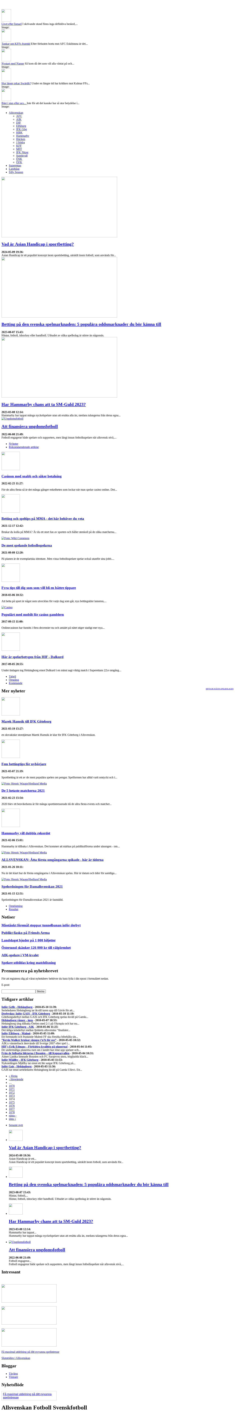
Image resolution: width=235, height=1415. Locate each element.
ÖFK (19, 162)
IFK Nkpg (22, 152)
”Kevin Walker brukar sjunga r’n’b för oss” (28, 1040)
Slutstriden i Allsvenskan (15, 1358)
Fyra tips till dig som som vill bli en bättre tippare (38, 588)
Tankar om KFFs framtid (15, 43)
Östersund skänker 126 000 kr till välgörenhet (36, 948)
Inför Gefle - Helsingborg (16, 1007)
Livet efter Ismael (11, 23)
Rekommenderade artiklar (24, 447)
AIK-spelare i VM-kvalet (20, 955)
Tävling (13, 1373)
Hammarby (22, 135)
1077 (12, 1109)
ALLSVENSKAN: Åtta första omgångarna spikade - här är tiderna (52, 860)
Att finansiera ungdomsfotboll (29, 426)
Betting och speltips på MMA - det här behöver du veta (42, 519)
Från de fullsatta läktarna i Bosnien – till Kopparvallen (35, 1053)
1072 (12, 1092)
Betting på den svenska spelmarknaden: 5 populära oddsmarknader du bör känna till (81, 324)
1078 (12, 1112)
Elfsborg (21, 125)
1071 (12, 1089)
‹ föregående (16, 1079)
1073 (12, 1095)
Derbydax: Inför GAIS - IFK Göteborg (25, 1013)
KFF (19, 145)
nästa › (12, 1115)
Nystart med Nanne (12, 63)
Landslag (14, 168)
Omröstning (16, 906)
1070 (12, 1085)
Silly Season (16, 172)
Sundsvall (22, 155)
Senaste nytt (16, 1125)
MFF (19, 149)
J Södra (20, 142)
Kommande (15, 683)
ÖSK (19, 158)
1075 (12, 1102)
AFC (19, 116)
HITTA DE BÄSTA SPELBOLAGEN (220, 689)
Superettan (15, 165)
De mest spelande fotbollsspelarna (26, 545)
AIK (18, 119)
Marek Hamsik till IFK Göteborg (26, 721)
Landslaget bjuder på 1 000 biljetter (28, 940)
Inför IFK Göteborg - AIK (17, 1026)
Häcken (20, 139)
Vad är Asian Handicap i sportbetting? (37, 244)
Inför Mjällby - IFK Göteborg (19, 1059)
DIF (18, 122)
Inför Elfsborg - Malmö (15, 1033)
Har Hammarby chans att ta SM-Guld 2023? (43, 404)
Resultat (13, 909)
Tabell (12, 676)
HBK (19, 132)
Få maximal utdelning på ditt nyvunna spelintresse (30, 1351)
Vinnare (13, 1377)
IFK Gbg (21, 129)
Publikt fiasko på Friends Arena (25, 933)
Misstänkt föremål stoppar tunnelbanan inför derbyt (41, 925)
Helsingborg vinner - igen (17, 1020)
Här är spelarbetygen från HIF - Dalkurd (32, 657)
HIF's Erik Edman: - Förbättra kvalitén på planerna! (34, 1046)
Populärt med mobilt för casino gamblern (32, 614)
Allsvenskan (16, 112)
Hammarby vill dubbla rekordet (25, 833)
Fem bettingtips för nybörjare (23, 764)
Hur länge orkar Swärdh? (16, 83)
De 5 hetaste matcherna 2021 (23, 791)
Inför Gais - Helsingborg (16, 1066)
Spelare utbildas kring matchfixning (28, 963)
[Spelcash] (29, 1301)
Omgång (14, 679)
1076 (12, 1105)
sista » (12, 1118)
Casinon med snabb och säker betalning (31, 476)
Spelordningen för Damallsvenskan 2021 (32, 886)
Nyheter (13, 443)
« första (13, 1076)
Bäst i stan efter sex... (14, 103)
